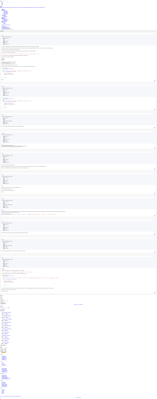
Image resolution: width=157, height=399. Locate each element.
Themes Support (21, 7)
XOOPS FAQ (4, 21)
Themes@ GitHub (4, 369)
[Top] (154, 109)
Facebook (3, 389)
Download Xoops (4, 368)
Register (5, 23)
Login (4, 22)
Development (25, 7)
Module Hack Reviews (36, 7)
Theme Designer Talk (42, 7)
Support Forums (4, 371)
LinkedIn (3, 390)
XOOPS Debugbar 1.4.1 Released (6, 335)
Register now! (76, 304)
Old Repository (6, 20)
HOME (4, 9)
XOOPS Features (6, 12)
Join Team (3, 382)
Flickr (2, 391)
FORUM (4, 15)
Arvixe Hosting (13, 396)
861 (6, 140)
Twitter (3, 393)
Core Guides (3, 364)
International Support (30, 7)
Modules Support (17, 7)
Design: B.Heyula (78, 397)
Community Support (11, 7)
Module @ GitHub (6, 19)
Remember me (3, 302)
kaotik (5, 137)
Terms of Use (2, 396)
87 (6, 42)
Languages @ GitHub (5, 370)
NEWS (4, 17)
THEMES (4, 18)
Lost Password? (81, 304)
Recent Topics (5, 16)
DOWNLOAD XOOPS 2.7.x (7, 24)
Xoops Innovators (4, 358)
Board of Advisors (4, 357)
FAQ (2, 363)
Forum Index (3, 7)
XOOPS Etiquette (4, 359)
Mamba (7, 320)
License (5, 14)
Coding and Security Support (5, 28)
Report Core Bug (4, 386)
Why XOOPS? (6, 11)
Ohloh (3, 392)
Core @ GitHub (4, 375)
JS (4, 39)
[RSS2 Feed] (18, 396)
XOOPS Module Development (6, 27)
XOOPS (4, 10)
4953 (6, 122)
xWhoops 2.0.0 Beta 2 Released (6, 338)
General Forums (7, 7)
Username (1, 299)
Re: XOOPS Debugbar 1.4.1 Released (6, 312)
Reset (4, 303)
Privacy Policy (6, 396)
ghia (4, 119)
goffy (8, 317)
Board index (3, 26)
